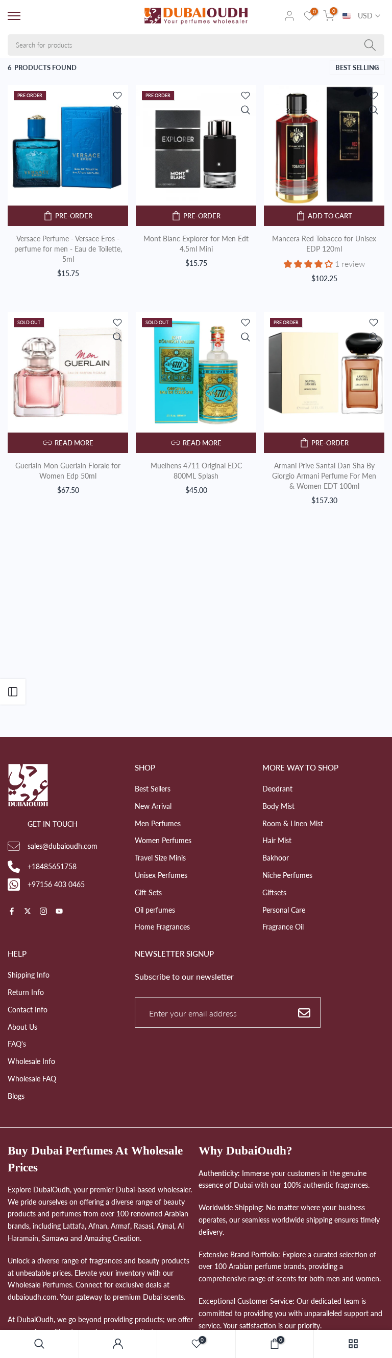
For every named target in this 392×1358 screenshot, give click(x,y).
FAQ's (17, 1043)
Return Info (26, 992)
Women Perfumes (163, 840)
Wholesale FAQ (32, 1078)
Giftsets (274, 892)
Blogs (16, 1096)
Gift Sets (148, 892)
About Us (22, 1027)
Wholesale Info (31, 1061)
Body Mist (278, 806)
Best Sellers (152, 788)
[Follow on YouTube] (59, 912)
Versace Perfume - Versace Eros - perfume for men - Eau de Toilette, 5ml (68, 248)
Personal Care (283, 910)
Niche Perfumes (287, 875)
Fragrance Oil (283, 926)
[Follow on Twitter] (27, 912)
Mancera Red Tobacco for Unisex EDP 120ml (324, 243)
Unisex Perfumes (161, 875)
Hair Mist (276, 840)
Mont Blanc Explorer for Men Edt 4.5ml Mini (196, 243)
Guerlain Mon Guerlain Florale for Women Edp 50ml (67, 470)
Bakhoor (275, 857)
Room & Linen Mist (292, 823)
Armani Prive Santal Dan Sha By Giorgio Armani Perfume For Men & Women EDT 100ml (324, 475)
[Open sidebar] (13, 692)
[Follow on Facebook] (12, 912)
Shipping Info (29, 974)
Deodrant (277, 788)
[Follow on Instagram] (43, 912)
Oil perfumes (155, 910)
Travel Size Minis (160, 857)
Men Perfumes (158, 823)
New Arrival (153, 806)
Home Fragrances (162, 926)
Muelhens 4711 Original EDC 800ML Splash (196, 470)
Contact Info (27, 1009)
